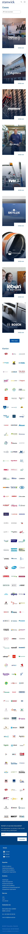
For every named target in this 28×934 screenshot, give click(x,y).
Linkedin (7, 851)
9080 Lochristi (6, 911)
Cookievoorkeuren (6, 929)
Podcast (7, 854)
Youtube (7, 856)
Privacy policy (9, 926)
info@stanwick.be (10, 917)
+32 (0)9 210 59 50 (9, 914)
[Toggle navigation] (25, 2)
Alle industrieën (9, 12)
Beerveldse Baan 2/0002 (9, 909)
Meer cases (14, 340)
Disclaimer (15, 926)
